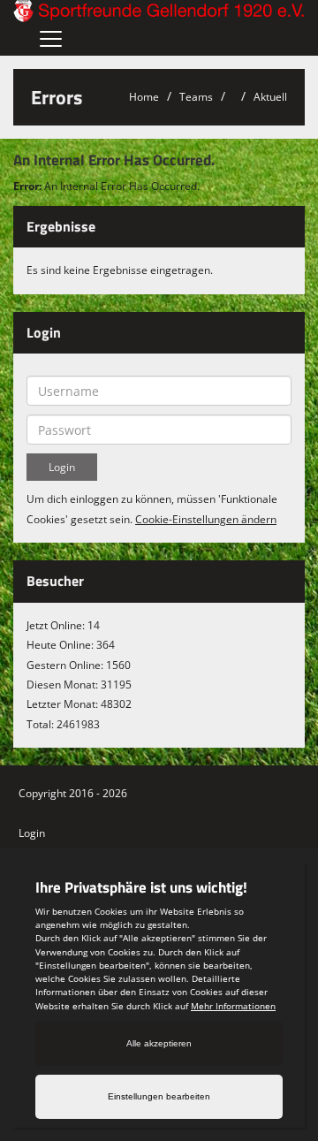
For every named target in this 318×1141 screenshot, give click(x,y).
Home (144, 96)
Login (32, 833)
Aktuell (270, 96)
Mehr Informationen (233, 1006)
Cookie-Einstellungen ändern (205, 519)
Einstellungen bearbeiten (159, 1096)
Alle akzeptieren (159, 1043)
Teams (196, 96)
